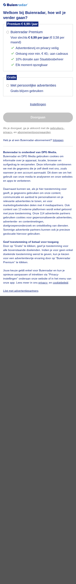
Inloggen (58, 140)
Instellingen (38, 104)
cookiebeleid (60, 282)
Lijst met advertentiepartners (20, 290)
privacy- (8, 132)
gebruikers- (57, 128)
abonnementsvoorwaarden (34, 132)
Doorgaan (38, 117)
